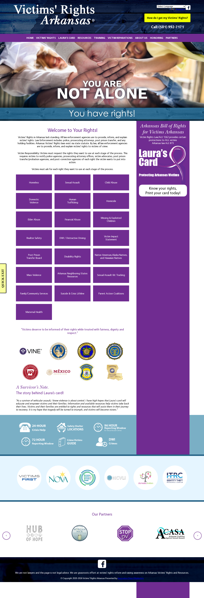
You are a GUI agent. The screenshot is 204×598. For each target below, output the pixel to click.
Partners (172, 37)
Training (99, 37)
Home (30, 37)
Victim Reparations (120, 37)
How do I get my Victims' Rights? (167, 18)
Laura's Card (66, 37)
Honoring (156, 37)
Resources (84, 37)
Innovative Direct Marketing (131, 578)
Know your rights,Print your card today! (162, 190)
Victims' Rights (46, 37)
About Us (141, 37)
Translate (180, 9)
